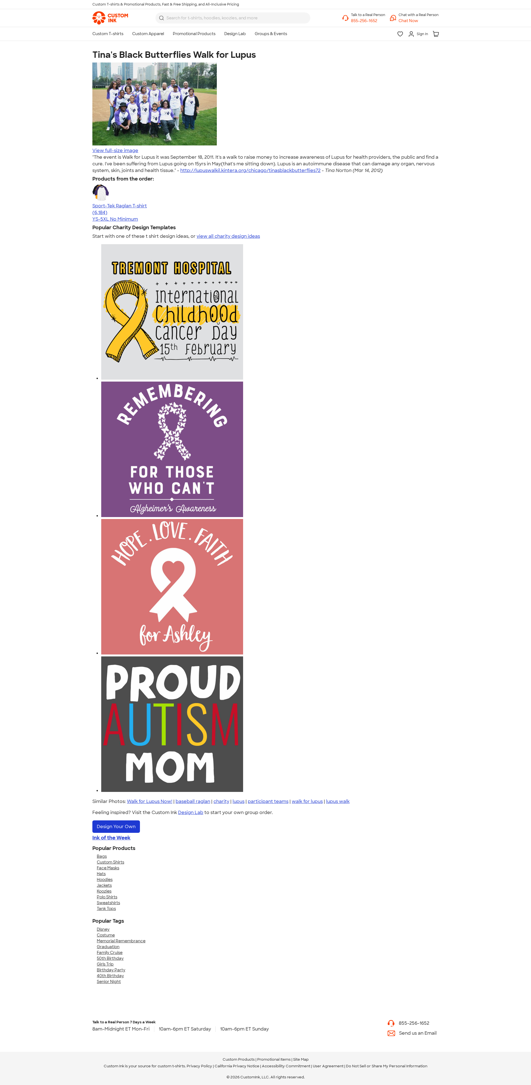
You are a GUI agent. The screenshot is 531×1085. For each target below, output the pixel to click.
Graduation (108, 946)
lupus (238, 801)
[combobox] (232, 18)
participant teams (268, 801)
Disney (103, 929)
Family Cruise (110, 952)
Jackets (104, 885)
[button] (419, 21)
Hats (101, 873)
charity (221, 801)
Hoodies (105, 879)
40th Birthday (110, 975)
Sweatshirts (108, 902)
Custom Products (239, 1059)
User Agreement (328, 1066)
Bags (102, 856)
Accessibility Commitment (286, 1066)
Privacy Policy (199, 1066)
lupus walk (338, 801)
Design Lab (190, 812)
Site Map (301, 1059)
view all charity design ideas (228, 236)
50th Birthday (110, 958)
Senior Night (109, 981)
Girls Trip (105, 964)
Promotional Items (274, 1059)
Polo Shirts (107, 896)
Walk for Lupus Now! (149, 801)
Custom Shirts (110, 862)
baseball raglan (193, 801)
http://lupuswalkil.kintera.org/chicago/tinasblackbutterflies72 (250, 170)
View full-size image (115, 150)
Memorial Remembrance (121, 940)
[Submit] (161, 18)
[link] (110, 18)
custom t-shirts (171, 1066)
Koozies (104, 891)
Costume (106, 935)
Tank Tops (106, 908)
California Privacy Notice (237, 1066)
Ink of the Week (111, 837)
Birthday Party (111, 969)
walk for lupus (307, 801)
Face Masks (108, 867)
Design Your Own (116, 827)
